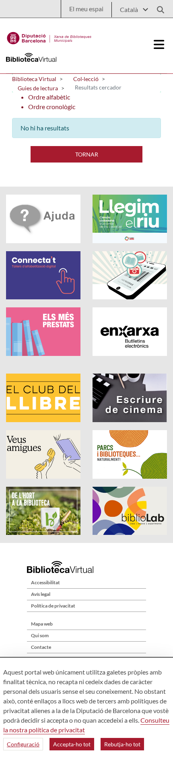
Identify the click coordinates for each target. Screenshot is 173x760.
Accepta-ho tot (72, 744)
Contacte (41, 647)
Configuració (23, 744)
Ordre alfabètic (49, 97)
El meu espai (86, 8)
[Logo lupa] (157, 7)
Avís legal (40, 594)
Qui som (40, 635)
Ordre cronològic (51, 106)
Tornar (86, 154)
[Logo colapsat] (159, 44)
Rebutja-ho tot (122, 744)
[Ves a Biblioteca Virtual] (49, 36)
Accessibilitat (45, 582)
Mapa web (42, 624)
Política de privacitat (53, 606)
